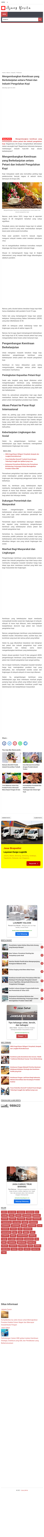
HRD (37, 1239)
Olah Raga (17, 1222)
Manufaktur (29, 1239)
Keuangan (5, 1229)
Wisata (18, 1215)
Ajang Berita (24, 1490)
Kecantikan (27, 1229)
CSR (20, 1232)
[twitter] (9, 743)
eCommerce (5, 1225)
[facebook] (4, 743)
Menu (4, 14)
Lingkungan (26, 1215)
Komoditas (13, 1245)
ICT (37, 1212)
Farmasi (25, 1222)
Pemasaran (36, 1218)
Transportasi (6, 1222)
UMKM (29, 1218)
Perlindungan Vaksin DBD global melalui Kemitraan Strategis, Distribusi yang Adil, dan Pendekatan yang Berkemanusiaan (20, 1340)
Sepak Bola (5, 1249)
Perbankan (22, 1245)
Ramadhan (36, 1215)
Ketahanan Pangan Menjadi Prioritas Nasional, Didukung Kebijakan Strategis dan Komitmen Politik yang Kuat (25, 1069)
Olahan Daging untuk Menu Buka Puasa (22, 969)
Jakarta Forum (6, 1309)
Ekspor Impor (6, 1232)
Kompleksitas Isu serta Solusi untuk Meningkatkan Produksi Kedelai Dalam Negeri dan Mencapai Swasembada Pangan (19, 1322)
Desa (14, 1232)
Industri (12, 1218)
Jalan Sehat (5, 1328)
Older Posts (38, 817)
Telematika (11, 1242)
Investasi (32, 1235)
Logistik (19, 1239)
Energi (26, 1232)
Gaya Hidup (12, 1212)
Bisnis (4, 1212)
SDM (20, 1249)
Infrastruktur (22, 1235)
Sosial (12, 1215)
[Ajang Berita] (16, 8)
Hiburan (14, 1249)
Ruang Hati (31, 1242)
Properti (37, 1245)
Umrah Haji (35, 1249)
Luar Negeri (15, 1225)
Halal (32, 1232)
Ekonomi (4, 1218)
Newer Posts (6, 817)
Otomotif (5, 1235)
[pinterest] (15, 743)
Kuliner (4, 1215)
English (4, 1245)
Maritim (27, 1249)
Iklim (39, 1225)
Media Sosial (21, 1242)
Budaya (13, 1235)
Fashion (13, 1229)
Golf (20, 1229)
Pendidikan (33, 1222)
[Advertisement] (22, 46)
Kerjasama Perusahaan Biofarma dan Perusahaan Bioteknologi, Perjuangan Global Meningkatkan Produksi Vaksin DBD (21, 466)
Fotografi (32, 1225)
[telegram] (25, 743)
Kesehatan (30, 1212)
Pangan (24, 1225)
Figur (30, 1245)
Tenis (3, 1252)
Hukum (4, 1239)
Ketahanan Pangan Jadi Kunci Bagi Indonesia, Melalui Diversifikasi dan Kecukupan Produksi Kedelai (25, 1080)
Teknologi (21, 1212)
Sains (4, 1242)
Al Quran (12, 1239)
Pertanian (21, 1218)
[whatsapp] (20, 743)
